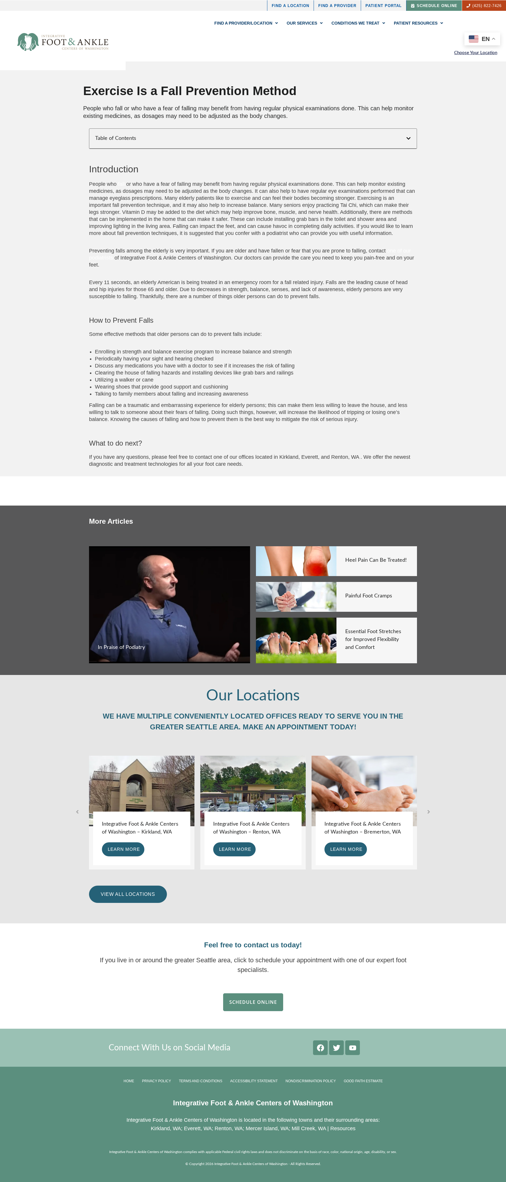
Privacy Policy (156, 1081)
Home (129, 1081)
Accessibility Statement (254, 1081)
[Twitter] (336, 1047)
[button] (408, 138)
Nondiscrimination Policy (311, 1081)
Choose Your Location (475, 53)
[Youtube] (352, 1047)
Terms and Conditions (200, 1081)
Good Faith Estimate (363, 1081)
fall (121, 184)
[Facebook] (320, 1047)
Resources (342, 1128)
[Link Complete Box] (169, 604)
